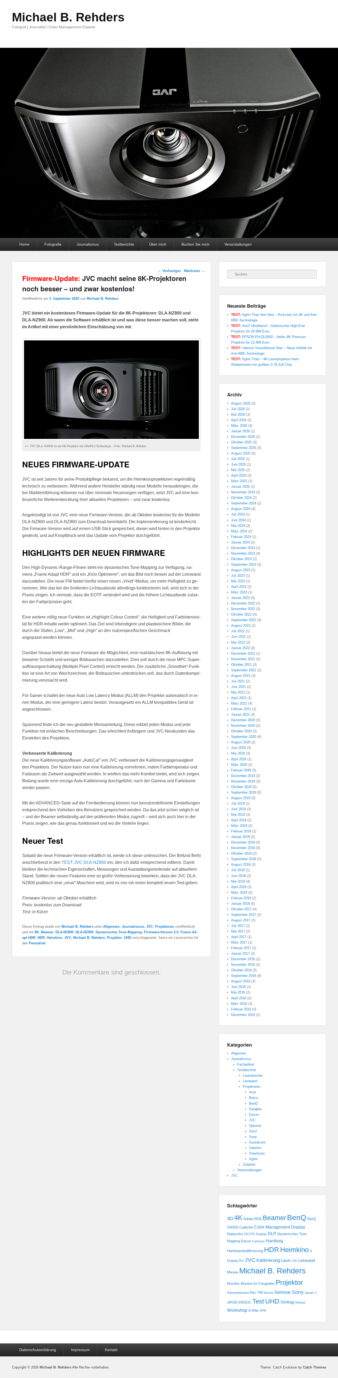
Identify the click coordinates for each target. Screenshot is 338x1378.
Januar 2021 (240, 714)
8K (37, 932)
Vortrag (287, 1302)
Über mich (157, 244)
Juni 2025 (238, 464)
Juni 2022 (238, 637)
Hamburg (274, 1240)
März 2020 (239, 765)
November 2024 (243, 492)
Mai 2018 (238, 881)
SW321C (244, 1302)
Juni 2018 (238, 876)
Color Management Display (279, 1227)
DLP (272, 1233)
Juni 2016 (238, 987)
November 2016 (243, 965)
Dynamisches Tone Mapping (119, 932)
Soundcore (257, 1142)
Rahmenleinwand (238, 1292)
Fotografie (53, 244)
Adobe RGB (252, 1219)
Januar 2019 (240, 837)
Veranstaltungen (238, 244)
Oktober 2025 (241, 442)
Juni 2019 (238, 809)
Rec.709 (256, 1293)
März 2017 (239, 942)
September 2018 (243, 859)
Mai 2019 (238, 815)
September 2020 (243, 737)
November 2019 (243, 781)
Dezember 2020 (243, 720)
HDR (41, 938)
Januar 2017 (240, 953)
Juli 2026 (238, 409)
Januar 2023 (240, 598)
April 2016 (238, 998)
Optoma (255, 1126)
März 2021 (239, 703)
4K (238, 1218)
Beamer (47, 932)
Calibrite (246, 1227)
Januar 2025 (240, 487)
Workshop (237, 1310)
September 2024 (243, 503)
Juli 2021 (238, 681)
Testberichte (124, 244)
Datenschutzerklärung (37, 1350)
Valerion (255, 1148)
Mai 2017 (238, 931)
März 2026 (239, 426)
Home (24, 244)
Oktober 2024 (241, 498)
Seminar (282, 1292)
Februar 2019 (241, 831)
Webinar (300, 1302)
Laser (286, 1260)
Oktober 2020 (241, 731)
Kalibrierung (268, 1260)
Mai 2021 (238, 692)
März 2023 (239, 592)
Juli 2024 (238, 514)
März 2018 (239, 892)
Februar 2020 (241, 770)
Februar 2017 (241, 948)
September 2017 (243, 915)
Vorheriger (169, 271)
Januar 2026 (240, 431)
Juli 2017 (238, 926)
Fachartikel (245, 1064)
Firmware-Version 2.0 (161, 932)
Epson (254, 1115)
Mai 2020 (238, 753)
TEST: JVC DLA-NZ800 (84, 862)
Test (258, 1301)
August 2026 (240, 403)
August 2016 (240, 981)
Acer (252, 1092)
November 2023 (243, 553)
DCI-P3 (249, 1234)
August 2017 (240, 920)
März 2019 (239, 826)
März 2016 (239, 1004)
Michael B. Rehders (68, 17)
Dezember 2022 (243, 603)
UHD (127, 938)
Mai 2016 (238, 992)
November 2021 (243, 659)
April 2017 (238, 937)
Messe (232, 1272)
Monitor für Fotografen (258, 1284)
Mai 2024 (238, 526)
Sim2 (253, 1131)
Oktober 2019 (241, 787)
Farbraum (258, 1241)
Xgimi (253, 1159)
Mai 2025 (238, 470)
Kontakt (111, 1350)
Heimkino (54, 938)
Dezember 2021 (243, 653)
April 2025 (238, 475)
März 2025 (239, 481)
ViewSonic (257, 1153)
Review (268, 1292)
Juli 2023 (238, 576)
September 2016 (243, 976)
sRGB (232, 1302)
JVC (149, 927)
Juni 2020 (238, 748)
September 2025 (243, 448)
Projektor (114, 938)
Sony (253, 1137)
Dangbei (255, 1109)
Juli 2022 (238, 631)
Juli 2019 (238, 803)
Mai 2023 (238, 581)
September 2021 (243, 670)
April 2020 (238, 759)
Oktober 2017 (241, 909)
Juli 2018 (238, 870)
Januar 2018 (240, 904)
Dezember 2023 (243, 548)
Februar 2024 (241, 537)
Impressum (80, 1350)
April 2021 (238, 698)
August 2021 (240, 676)
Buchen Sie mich (195, 244)
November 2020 (243, 726)
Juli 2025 (238, 459)
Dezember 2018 (243, 842)
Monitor (233, 1283)
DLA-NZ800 (64, 932)
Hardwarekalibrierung (245, 1251)
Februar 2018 (241, 898)
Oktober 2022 (241, 614)
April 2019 (238, 820)
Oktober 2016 (241, 970)
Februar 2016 (241, 1009)
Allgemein (111, 927)
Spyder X (311, 1292)
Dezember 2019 (243, 776)
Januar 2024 (240, 542)
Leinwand (250, 1081)
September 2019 (243, 792)
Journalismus (88, 244)
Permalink (37, 943)
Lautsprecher (253, 1075)
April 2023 (238, 587)
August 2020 (240, 742)
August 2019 (240, 798)
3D (230, 1218)
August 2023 (240, 570)
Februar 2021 (241, 709)
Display (261, 1234)
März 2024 (239, 531)
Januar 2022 (240, 648)
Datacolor (235, 1234)
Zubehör (249, 1164)
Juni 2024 (238, 520)
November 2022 (243, 609)
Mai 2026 (238, 414)
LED (294, 1260)
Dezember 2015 (243, 1015)
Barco (253, 1098)
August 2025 (240, 453)
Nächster (194, 271)
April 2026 (238, 420)
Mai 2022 (238, 642)
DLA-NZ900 (84, 932)
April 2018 (238, 887)
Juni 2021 (238, 687)
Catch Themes (314, 1367)
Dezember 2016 (243, 959)
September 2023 (243, 564)
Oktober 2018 (241, 853)
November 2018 (243, 848)
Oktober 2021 (241, 665)
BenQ (253, 1103)
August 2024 (240, 509)
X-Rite (253, 1310)
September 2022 (243, 620)
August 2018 (240, 864)
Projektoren (164, 927)
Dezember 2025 (243, 437)
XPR (263, 1311)
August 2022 (240, 625)
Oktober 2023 (241, 559)
